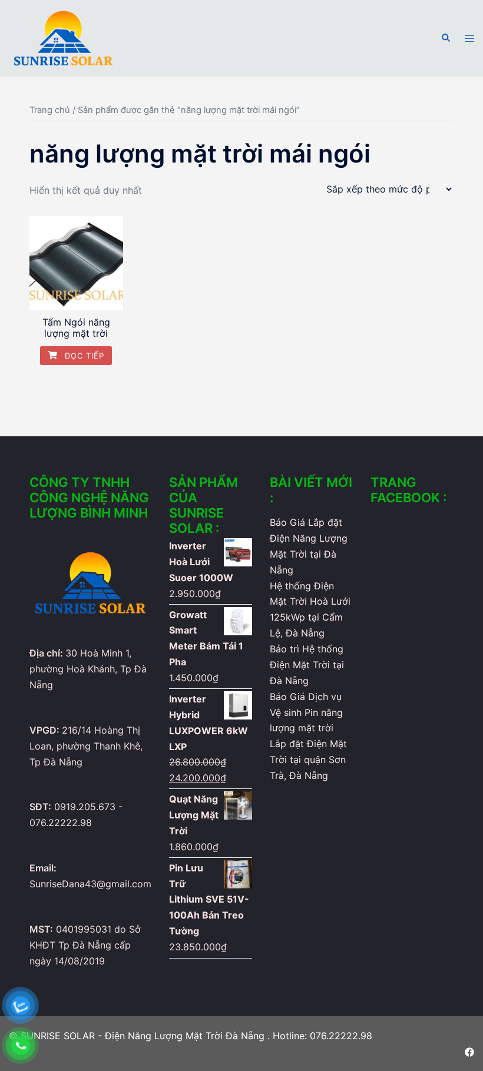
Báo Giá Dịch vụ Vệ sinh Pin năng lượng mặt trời (306, 712)
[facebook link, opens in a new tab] (469, 1051)
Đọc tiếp (83, 355)
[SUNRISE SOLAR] (63, 37)
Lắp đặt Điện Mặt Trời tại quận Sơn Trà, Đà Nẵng (308, 759)
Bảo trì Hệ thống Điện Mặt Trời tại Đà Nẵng (307, 665)
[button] (445, 38)
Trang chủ (49, 110)
